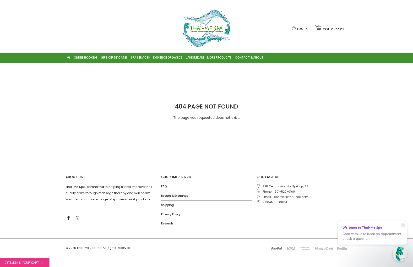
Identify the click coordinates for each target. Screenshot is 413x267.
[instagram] (78, 217)
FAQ (164, 186)
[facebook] (69, 217)
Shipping (167, 205)
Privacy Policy (170, 214)
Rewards (167, 223)
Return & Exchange (175, 196)
